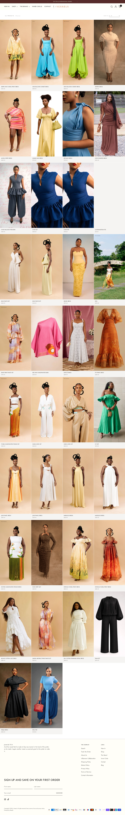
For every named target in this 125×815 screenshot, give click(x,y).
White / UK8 (109, 153)
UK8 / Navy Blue (78, 227)
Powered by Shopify (8, 810)
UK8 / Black (109, 653)
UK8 (102, 299)
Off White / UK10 (41, 439)
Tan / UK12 (70, 442)
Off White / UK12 (52, 439)
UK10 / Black (118, 653)
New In (103, 748)
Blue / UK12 (39, 84)
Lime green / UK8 (83, 79)
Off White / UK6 (42, 436)
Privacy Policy (85, 769)
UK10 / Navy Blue (87, 225)
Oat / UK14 (15, 299)
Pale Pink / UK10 (42, 153)
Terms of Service (86, 772)
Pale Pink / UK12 (52, 153)
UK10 (107, 299)
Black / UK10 (55, 582)
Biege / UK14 (109, 84)
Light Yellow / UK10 (9, 82)
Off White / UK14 (41, 442)
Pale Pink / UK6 (42, 150)
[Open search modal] (112, 7)
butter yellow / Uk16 (84, 299)
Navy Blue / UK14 (10, 227)
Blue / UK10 (54, 82)
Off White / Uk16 (52, 442)
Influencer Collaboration (88, 758)
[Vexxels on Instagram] (5, 799)
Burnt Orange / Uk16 (116, 370)
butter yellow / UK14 (71, 299)
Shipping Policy (86, 762)
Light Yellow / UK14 (9, 84)
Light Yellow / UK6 (9, 79)
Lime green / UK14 (72, 84)
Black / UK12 (38, 585)
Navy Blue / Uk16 (21, 227)
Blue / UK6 (39, 82)
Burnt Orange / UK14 (103, 370)
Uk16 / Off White (83, 656)
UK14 (116, 299)
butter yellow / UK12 (84, 296)
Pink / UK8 (15, 153)
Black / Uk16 (56, 585)
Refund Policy (85, 765)
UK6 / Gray (78, 225)
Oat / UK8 (23, 296)
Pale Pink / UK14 (42, 156)
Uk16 (121, 299)
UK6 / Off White (73, 651)
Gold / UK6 (70, 510)
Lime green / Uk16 (83, 84)
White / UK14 (109, 156)
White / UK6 (101, 153)
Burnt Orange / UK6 (103, 365)
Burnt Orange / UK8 (103, 367)
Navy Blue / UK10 (10, 225)
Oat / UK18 (54, 513)
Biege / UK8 (109, 82)
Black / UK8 (47, 582)
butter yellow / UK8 (84, 293)
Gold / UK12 (70, 513)
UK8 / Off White (83, 651)
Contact (103, 762)
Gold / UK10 (86, 510)
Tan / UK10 (85, 439)
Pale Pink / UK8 (52, 150)
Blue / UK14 (47, 84)
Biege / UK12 (101, 84)
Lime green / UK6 (72, 79)
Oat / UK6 (8, 296)
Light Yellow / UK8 (21, 79)
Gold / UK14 (78, 513)
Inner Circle (104, 758)
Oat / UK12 (7, 299)
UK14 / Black (109, 656)
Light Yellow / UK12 (22, 82)
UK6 (98, 299)
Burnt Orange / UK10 (115, 365)
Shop (102, 752)
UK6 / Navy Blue (69, 225)
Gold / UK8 (78, 510)
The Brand (104, 755)
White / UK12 (101, 156)
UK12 (111, 299)
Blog (102, 765)
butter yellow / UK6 (72, 293)
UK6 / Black (101, 653)
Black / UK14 (47, 585)
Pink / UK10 (23, 153)
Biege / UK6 (101, 82)
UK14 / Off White (72, 656)
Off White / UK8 (52, 436)
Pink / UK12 (7, 156)
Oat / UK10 (15, 296)
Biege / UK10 (118, 82)
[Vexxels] (62, 6)
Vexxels (15, 808)
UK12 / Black (101, 656)
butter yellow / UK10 (71, 296)
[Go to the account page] (116, 7)
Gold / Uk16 (87, 513)
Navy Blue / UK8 (21, 222)
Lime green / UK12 (83, 82)
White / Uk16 (118, 156)
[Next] (77, 1)
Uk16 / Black (118, 656)
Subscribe (59, 793)
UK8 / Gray (87, 227)
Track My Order (86, 752)
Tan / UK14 (78, 442)
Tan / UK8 (78, 439)
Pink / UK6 (7, 153)
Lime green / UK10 (72, 82)
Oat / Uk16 (23, 299)
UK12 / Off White (83, 653)
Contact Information (87, 775)
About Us (84, 755)
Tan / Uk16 (85, 442)
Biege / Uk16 (118, 84)
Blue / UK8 (46, 82)
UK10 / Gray (69, 227)
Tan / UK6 (70, 439)
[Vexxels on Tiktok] (8, 799)
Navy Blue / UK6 (10, 222)
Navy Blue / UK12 (21, 225)
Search (83, 748)
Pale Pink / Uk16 (52, 156)
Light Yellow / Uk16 (22, 84)
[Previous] (48, 1)
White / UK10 (118, 153)
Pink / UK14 (23, 156)
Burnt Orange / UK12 (115, 367)
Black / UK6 (38, 582)
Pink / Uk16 (15, 156)
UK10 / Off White (72, 653)
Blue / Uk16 (55, 84)
